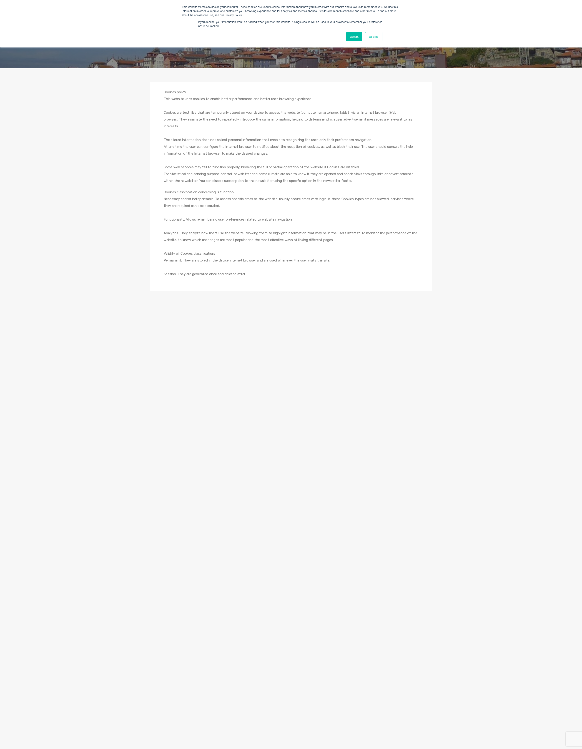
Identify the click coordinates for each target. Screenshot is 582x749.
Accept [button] (354, 36)
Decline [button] (374, 36)
